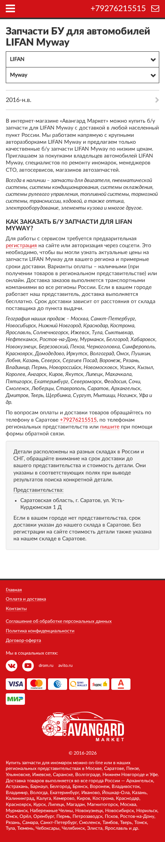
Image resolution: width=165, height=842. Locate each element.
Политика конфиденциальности (40, 631)
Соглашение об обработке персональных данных (59, 621)
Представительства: (38, 490)
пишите (109, 427)
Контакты (16, 608)
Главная (14, 590)
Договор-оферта (23, 640)
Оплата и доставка (26, 599)
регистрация (21, 245)
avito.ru (65, 665)
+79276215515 (118, 9)
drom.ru (46, 665)
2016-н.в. (18, 100)
